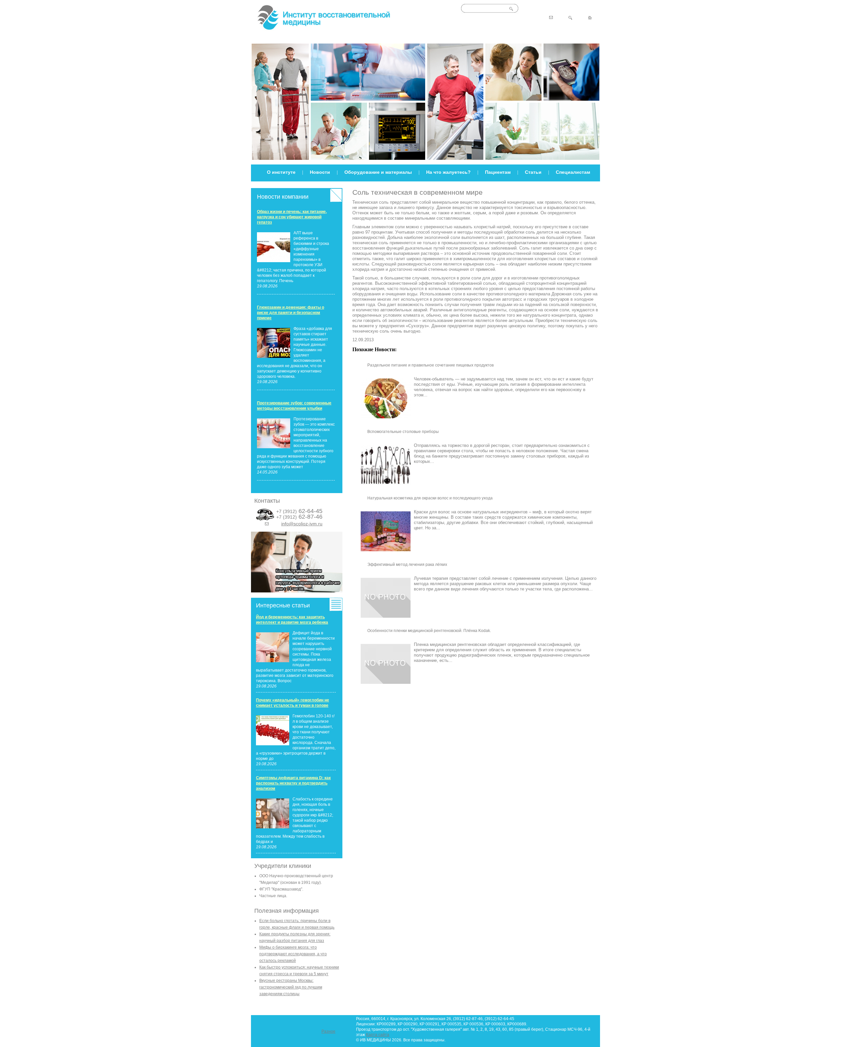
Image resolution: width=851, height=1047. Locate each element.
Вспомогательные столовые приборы (403, 431)
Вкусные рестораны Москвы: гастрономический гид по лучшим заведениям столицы (290, 987)
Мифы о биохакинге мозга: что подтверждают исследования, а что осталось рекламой (293, 954)
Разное (328, 1031)
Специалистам (573, 172)
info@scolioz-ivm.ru (301, 523)
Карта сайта (377, 1034)
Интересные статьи (283, 605)
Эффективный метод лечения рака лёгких (407, 564)
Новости (320, 172)
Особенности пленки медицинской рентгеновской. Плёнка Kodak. (429, 630)
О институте (281, 172)
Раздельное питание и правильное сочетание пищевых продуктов (430, 365)
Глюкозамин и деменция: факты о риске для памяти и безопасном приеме (290, 312)
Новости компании (282, 196)
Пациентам (498, 172)
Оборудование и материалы (378, 172)
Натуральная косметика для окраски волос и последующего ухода (430, 498)
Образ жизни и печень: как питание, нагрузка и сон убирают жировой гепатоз (292, 217)
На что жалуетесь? (448, 172)
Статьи (533, 172)
